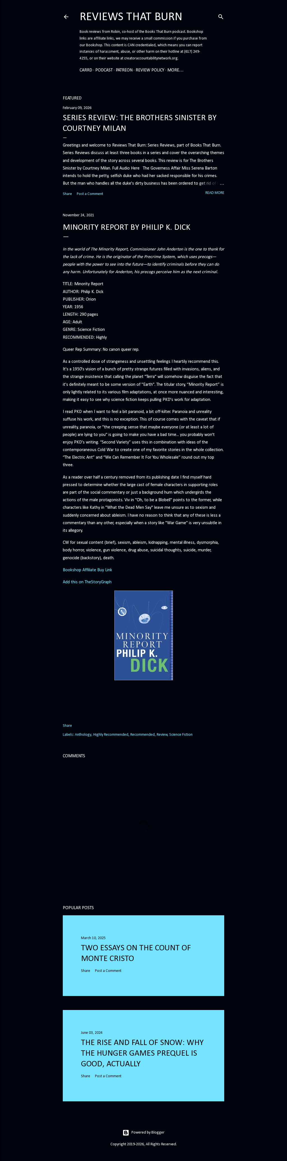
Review (162, 735)
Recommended (142, 735)
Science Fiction (181, 735)
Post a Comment (90, 194)
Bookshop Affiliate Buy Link (87, 570)
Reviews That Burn (131, 17)
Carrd (86, 70)
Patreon (124, 70)
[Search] (220, 16)
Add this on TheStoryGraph (87, 582)
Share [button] (67, 194)
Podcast (104, 70)
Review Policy (150, 70)
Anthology (83, 735)
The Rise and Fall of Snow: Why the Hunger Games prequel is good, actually (142, 1054)
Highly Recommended (110, 735)
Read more (214, 193)
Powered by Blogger (148, 1132)
